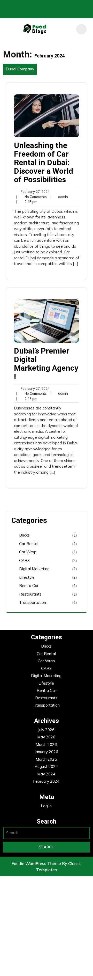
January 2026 (46, 751)
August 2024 (46, 766)
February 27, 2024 (34, 191)
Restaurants (30, 594)
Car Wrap (27, 551)
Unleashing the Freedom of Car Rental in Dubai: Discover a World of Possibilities (43, 162)
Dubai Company (20, 69)
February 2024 (46, 781)
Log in (46, 805)
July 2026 (46, 729)
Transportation (32, 602)
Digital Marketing (34, 568)
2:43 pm (26, 398)
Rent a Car (28, 585)
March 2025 (46, 759)
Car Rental (28, 543)
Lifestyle (27, 577)
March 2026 (46, 744)
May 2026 (46, 737)
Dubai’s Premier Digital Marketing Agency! (46, 363)
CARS (24, 560)
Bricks (24, 535)
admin (59, 196)
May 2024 (46, 774)
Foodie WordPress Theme (37, 863)
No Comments (31, 197)
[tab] (81, 29)
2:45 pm (26, 201)
